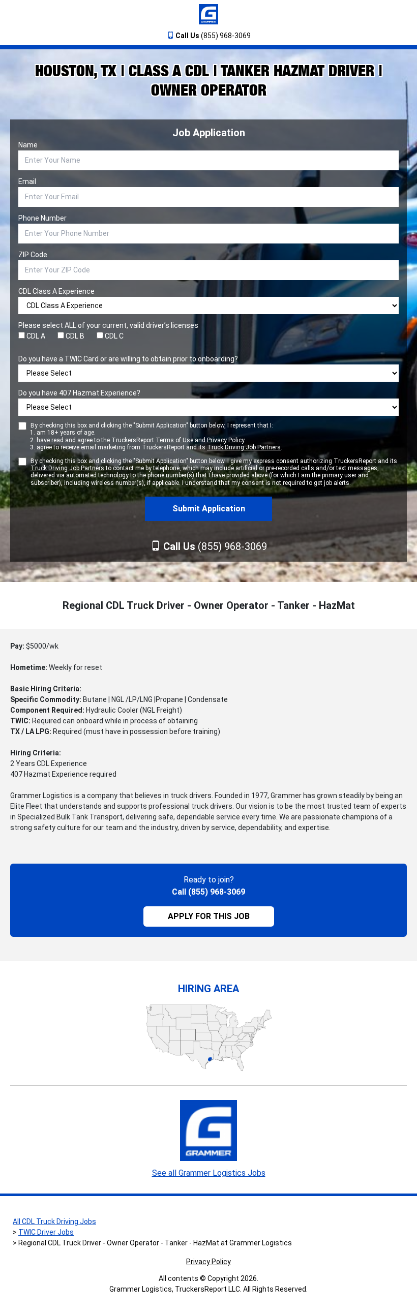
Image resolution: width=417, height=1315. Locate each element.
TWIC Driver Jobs (46, 1232)
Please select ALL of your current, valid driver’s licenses (108, 325)
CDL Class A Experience (56, 291)
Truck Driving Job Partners (244, 447)
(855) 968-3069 (213, 36)
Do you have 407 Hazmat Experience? (79, 393)
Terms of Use (174, 440)
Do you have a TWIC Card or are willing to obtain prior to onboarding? (128, 359)
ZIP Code (32, 255)
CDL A (35, 336)
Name (28, 145)
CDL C (113, 336)
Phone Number (42, 218)
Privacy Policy (225, 440)
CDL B (74, 336)
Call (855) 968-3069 (208, 892)
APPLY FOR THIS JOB (209, 916)
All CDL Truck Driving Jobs (54, 1221)
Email (27, 181)
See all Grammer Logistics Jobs (208, 1173)
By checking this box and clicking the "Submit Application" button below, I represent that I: (156, 436)
